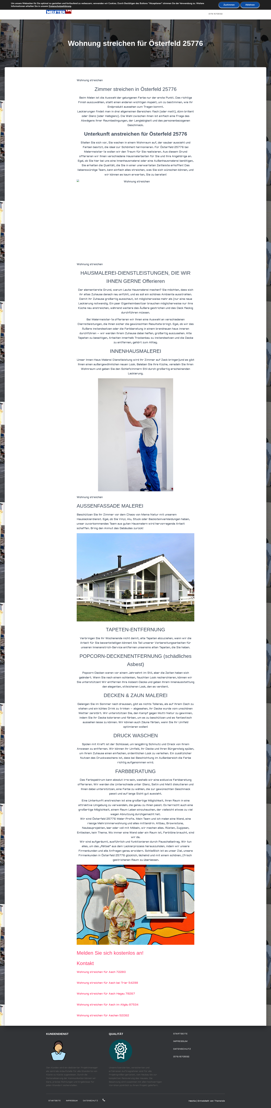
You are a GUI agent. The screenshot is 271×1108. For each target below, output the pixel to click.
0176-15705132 (216, 14)
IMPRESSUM (180, 1041)
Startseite (180, 1034)
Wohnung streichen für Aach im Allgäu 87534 (107, 1004)
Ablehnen (250, 4)
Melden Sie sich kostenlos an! (110, 953)
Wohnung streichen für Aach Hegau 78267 (106, 993)
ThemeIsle (219, 1101)
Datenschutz (182, 1049)
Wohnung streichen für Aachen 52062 (103, 1015)
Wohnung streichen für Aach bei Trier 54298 (107, 983)
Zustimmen (229, 4)
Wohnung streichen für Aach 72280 (101, 972)
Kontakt (85, 963)
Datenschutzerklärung (60, 6)
